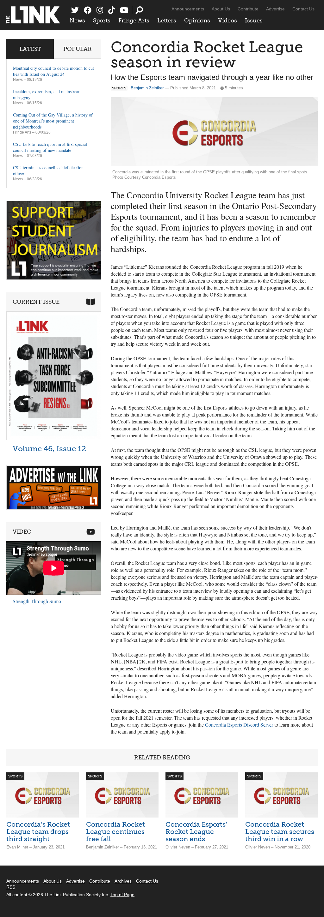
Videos (227, 20)
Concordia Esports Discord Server (239, 724)
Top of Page (122, 894)
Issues (254, 20)
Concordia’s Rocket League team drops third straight (38, 831)
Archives (123, 881)
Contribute (248, 8)
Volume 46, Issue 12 (49, 448)
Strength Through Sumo (37, 601)
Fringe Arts (133, 20)
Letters (166, 20)
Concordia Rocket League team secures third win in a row (279, 831)
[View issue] (53, 438)
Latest (30, 48)
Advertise (275, 8)
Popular (77, 48)
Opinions (197, 20)
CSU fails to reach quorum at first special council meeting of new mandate (50, 147)
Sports (101, 20)
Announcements (187, 8)
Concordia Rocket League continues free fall (115, 831)
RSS (10, 887)
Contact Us (303, 8)
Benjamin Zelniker (147, 88)
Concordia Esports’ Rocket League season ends (196, 831)
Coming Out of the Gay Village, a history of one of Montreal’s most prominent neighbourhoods (53, 121)
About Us (221, 8)
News (77, 20)
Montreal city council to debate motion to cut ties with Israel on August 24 (53, 71)
